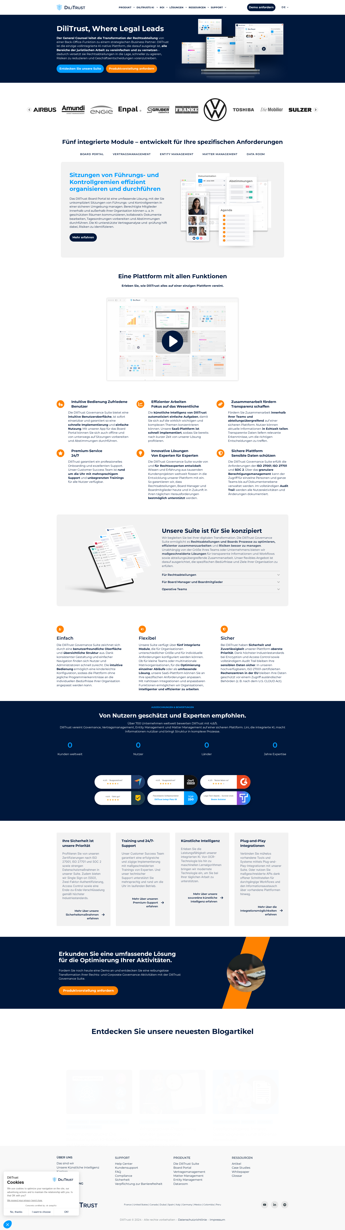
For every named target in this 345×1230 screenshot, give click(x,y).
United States (140, 1204)
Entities (248, 1122)
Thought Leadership (84, 1127)
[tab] (92, 154)
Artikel (236, 1163)
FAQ (118, 1172)
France (128, 1204)
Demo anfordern (261, 7)
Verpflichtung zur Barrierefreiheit (138, 1184)
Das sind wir (65, 1163)
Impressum (217, 1219)
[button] (285, 7)
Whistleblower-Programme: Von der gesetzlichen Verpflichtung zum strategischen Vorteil (168, 1137)
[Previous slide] (29, 109)
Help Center (123, 1163)
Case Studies (241, 1167)
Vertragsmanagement (189, 1172)
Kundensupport (126, 1167)
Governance (78, 1122)
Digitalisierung (226, 1122)
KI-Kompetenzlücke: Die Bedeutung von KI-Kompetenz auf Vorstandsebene (98, 1139)
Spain (171, 1204)
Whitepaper (240, 1172)
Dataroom (180, 1184)
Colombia (208, 1204)
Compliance (123, 1175)
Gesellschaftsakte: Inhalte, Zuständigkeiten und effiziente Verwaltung (245, 1134)
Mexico (198, 1204)
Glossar (147, 1122)
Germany (187, 1204)
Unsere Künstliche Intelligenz (78, 1167)
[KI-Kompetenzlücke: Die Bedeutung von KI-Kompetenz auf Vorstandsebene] (99, 1092)
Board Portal (182, 1167)
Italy (178, 1204)
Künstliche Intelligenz (109, 1122)
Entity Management (188, 1179)
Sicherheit (122, 1179)
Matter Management (188, 1175)
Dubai (163, 1204)
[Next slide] (315, 109)
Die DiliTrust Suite (186, 1163)
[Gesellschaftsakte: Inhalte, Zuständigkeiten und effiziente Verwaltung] (246, 1092)
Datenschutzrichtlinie (192, 1219)
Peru (218, 1204)
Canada (154, 1204)
